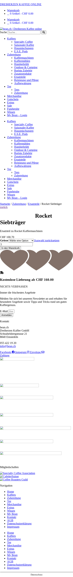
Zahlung (4, 355)
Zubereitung (14, 54)
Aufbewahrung (22, 83)
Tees (16, 89)
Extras (10, 102)
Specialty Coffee (23, 41)
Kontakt (11, 517)
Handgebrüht (21, 64)
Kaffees (11, 38)
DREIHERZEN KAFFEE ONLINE (20, 4)
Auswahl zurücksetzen (46, 240)
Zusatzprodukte (23, 73)
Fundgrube (13, 108)
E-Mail (4, 311)
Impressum (13, 526)
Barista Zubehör (23, 70)
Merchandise (14, 96)
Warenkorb (13, 10)
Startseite (5, 203)
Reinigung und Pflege (26, 80)
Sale (9, 105)
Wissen (11, 112)
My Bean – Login (17, 115)
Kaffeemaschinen (24, 57)
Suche (3, 32)
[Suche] (43, 32)
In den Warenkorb (10, 248)
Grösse (4, 240)
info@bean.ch (8, 346)
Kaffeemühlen (22, 60)
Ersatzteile (20, 76)
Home (10, 491)
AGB (10, 520)
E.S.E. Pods (21, 51)
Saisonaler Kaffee (24, 44)
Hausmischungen (23, 48)
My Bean (12, 513)
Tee (9, 86)
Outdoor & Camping (25, 67)
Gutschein (12, 99)
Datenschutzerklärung (19, 523)
